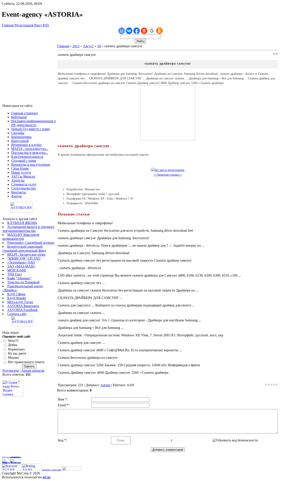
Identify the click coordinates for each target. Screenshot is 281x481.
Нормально (16, 349)
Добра (12, 345)
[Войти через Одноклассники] (159, 30)
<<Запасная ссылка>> (167, 174)
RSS (46, 25)
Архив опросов (32, 370)
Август (88, 46)
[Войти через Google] (151, 30)
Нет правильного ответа (26, 362)
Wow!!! (13, 341)
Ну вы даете (17, 353)
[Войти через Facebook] (136, 30)
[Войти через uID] (121, 30)
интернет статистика (51, 470)
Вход (38, 25)
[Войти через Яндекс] (144, 30)
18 (99, 46)
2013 (75, 46)
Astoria (105, 385)
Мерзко (13, 358)
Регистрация (23, 25)
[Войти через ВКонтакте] (129, 30)
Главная (8, 25)
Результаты (10, 370)
